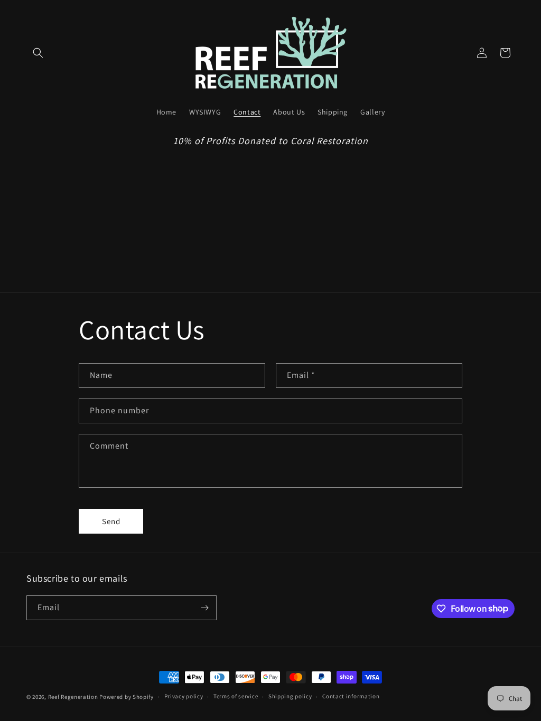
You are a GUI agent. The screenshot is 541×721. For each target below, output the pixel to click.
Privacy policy (183, 696)
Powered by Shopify (126, 696)
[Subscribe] (204, 607)
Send (111, 521)
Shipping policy (290, 696)
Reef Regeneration (73, 696)
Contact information (350, 696)
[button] (38, 52)
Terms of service (235, 696)
